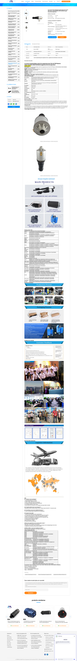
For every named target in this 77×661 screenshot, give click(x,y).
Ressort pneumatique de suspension (13, 63)
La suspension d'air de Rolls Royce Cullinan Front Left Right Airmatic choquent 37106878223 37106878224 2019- (36, 637)
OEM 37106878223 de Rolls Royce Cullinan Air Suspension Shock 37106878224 (36, 642)
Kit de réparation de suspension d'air (13, 35)
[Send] (74, 659)
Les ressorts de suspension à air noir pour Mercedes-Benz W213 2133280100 (22, 647)
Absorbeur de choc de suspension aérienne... (13, 24)
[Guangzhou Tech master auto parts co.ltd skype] (16, 104)
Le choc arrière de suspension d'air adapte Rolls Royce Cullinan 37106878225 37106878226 (36, 647)
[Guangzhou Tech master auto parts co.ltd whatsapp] (11, 104)
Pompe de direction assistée (13, 51)
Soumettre (30, 593)
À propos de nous (10, 639)
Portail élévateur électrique (13, 69)
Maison (8, 635)
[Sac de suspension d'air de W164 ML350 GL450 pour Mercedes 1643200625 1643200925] (9, 92)
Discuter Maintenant (66, 1)
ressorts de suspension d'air (13, 13)
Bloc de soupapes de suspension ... (13, 59)
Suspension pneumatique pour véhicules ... (13, 77)
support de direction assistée (13, 54)
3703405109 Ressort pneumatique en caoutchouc (15, 88)
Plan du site (9, 642)
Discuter (13, 106)
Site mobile (9, 644)
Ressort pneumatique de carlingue (13, 43)
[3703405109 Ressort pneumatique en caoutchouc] (9, 88)
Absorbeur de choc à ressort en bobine (13, 72)
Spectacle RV (9, 638)
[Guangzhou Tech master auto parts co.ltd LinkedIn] (47, 654)
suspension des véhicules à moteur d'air (60, 574)
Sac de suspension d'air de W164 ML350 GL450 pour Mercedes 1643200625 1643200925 (15, 91)
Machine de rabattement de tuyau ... (13, 38)
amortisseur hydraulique (13, 56)
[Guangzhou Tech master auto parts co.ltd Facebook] (45, 654)
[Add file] (56, 659)
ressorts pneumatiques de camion (13, 41)
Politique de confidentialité (9, 646)
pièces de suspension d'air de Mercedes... (13, 16)
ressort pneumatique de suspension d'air (44, 574)
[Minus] (74, 636)
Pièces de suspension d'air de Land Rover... (13, 27)
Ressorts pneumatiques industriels (13, 46)
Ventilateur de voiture (13, 61)
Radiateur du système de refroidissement (13, 80)
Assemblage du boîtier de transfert (13, 74)
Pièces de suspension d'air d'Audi (13, 21)
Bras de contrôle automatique (13, 49)
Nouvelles (8, 641)
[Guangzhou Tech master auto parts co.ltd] (11, 1)
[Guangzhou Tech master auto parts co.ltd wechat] (13, 104)
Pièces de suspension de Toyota (13, 66)
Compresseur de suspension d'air (13, 30)
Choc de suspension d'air (13, 11)
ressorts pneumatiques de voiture (30, 574)
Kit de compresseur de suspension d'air (13, 32)
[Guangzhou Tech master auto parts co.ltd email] (8, 104)
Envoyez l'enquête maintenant (46, 179)
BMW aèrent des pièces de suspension (13, 19)
